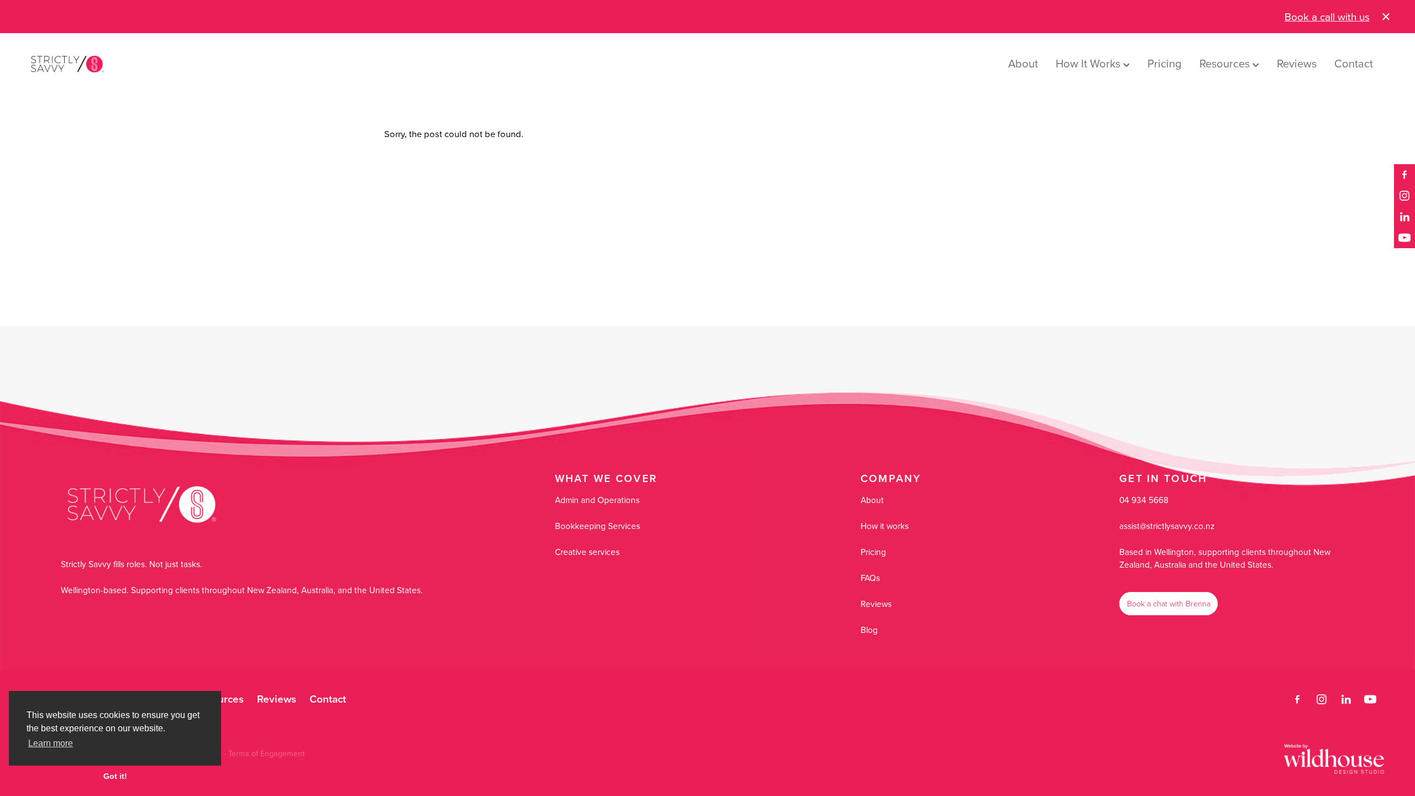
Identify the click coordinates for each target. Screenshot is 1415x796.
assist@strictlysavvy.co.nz (1166, 526)
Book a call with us (1327, 16)
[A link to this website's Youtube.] (1404, 237)
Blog (869, 630)
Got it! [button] (115, 776)
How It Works (1089, 63)
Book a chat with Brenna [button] (1168, 603)
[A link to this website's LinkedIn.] (1404, 216)
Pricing (1164, 63)
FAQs (870, 578)
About (1023, 63)
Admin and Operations (597, 500)
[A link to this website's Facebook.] (1404, 174)
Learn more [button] (50, 743)
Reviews (1297, 63)
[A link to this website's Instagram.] (1404, 195)
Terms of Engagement (266, 753)
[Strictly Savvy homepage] (166, 64)
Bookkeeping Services (597, 526)
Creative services (587, 552)
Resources (1225, 63)
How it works (885, 526)
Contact (1353, 63)
